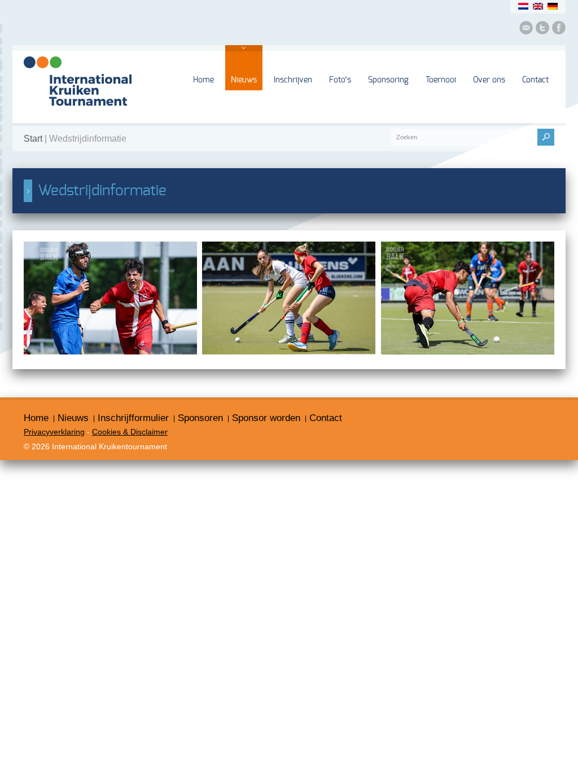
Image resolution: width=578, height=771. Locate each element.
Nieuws (244, 80)
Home (203, 80)
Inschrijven (293, 80)
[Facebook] (559, 29)
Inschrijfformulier (133, 418)
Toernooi (441, 80)
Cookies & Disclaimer (130, 431)
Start (33, 138)
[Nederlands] (523, 6)
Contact (535, 80)
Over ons (489, 80)
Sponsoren (200, 418)
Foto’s (340, 80)
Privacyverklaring (54, 431)
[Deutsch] (553, 6)
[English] (538, 6)
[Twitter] (542, 29)
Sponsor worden (266, 418)
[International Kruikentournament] (78, 115)
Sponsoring (388, 80)
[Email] (526, 29)
